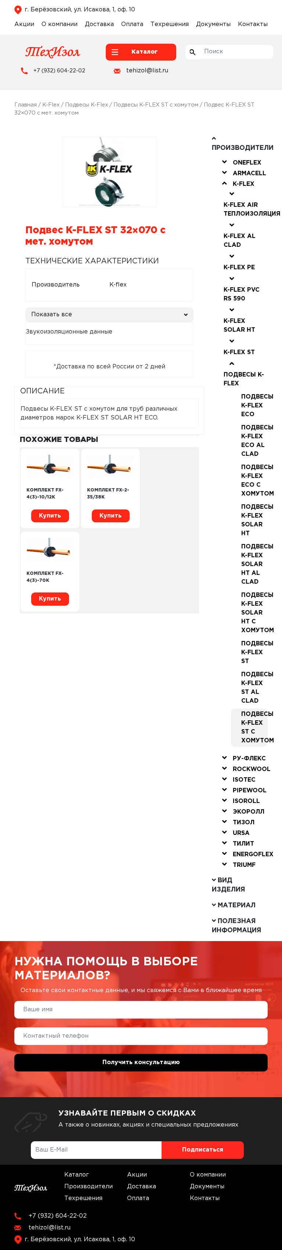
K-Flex (50, 104)
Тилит (243, 844)
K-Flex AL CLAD (240, 241)
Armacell (249, 173)
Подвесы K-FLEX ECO (254, 405)
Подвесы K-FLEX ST (254, 652)
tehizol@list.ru (147, 70)
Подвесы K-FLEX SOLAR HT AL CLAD (254, 564)
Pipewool (250, 790)
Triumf (244, 865)
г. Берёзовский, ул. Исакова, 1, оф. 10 (80, 9)
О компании (59, 24)
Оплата (132, 24)
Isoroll (246, 801)
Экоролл (248, 812)
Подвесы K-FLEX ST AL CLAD (254, 688)
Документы (213, 24)
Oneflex (247, 163)
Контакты (253, 24)
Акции (24, 24)
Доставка (99, 24)
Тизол (243, 822)
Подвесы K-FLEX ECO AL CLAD (254, 441)
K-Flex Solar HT (239, 325)
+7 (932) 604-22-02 (59, 71)
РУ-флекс (249, 758)
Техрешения (170, 24)
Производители (88, 1186)
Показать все (51, 314)
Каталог (76, 1175)
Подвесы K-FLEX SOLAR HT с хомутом (254, 612)
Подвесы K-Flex (86, 104)
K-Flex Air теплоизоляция (252, 209)
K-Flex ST (239, 352)
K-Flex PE (239, 267)
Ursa (241, 833)
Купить (50, 516)
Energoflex (253, 854)
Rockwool (252, 769)
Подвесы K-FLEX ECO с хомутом (254, 481)
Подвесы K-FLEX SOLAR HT (254, 520)
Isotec (244, 780)
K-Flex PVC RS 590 (242, 294)
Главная (25, 104)
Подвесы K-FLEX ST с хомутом (155, 104)
